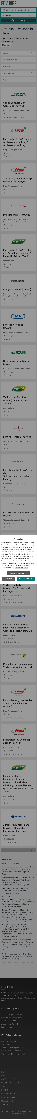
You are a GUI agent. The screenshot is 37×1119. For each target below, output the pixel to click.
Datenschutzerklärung (22, 568)
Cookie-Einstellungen (19, 573)
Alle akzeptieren (25, 579)
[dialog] (18, 559)
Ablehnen (8, 579)
